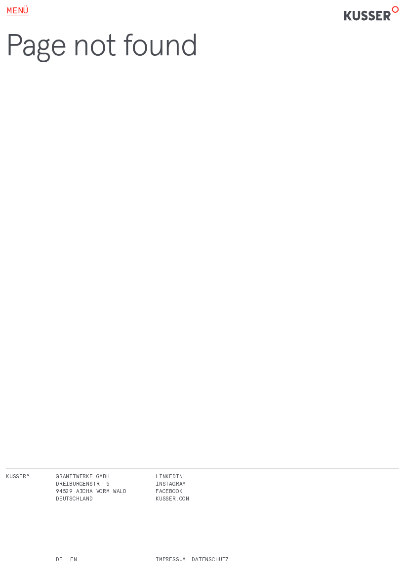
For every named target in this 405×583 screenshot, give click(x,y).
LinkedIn (169, 476)
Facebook (169, 491)
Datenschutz (210, 559)
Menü (18, 10)
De (59, 559)
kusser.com (172, 498)
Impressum (171, 559)
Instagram (171, 483)
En (73, 559)
